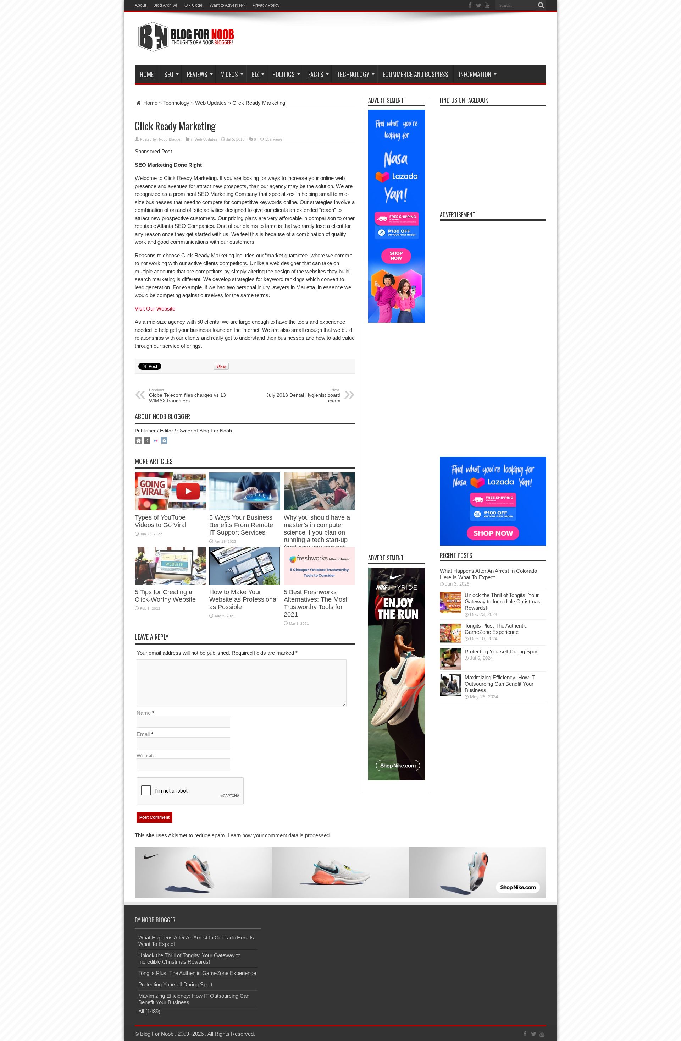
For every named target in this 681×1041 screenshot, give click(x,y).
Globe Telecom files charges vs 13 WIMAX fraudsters (187, 396)
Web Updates (211, 103)
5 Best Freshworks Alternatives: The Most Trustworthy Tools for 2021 (315, 603)
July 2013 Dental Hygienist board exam (303, 396)
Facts (315, 74)
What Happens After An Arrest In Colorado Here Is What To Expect (488, 574)
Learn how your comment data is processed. (279, 835)
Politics (283, 74)
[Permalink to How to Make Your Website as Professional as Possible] (244, 583)
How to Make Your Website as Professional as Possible (243, 599)
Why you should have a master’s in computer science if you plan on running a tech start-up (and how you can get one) (317, 536)
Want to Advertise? (227, 5)
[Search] (541, 5)
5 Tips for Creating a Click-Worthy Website (165, 595)
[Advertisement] (417, 40)
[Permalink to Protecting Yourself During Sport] (450, 668)
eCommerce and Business (415, 74)
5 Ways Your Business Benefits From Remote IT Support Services (241, 525)
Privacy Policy (266, 5)
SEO (168, 74)
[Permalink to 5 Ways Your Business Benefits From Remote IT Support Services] (244, 508)
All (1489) (149, 1011)
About (140, 5)
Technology (353, 74)
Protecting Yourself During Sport (502, 651)
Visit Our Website (155, 309)
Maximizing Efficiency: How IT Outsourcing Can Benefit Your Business (500, 683)
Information (475, 74)
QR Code (193, 5)
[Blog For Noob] (184, 47)
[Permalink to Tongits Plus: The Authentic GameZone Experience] (450, 642)
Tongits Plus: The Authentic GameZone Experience (496, 629)
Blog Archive (165, 5)
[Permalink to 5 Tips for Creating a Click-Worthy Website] (170, 583)
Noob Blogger (170, 139)
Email (143, 734)
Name (144, 713)
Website (146, 755)
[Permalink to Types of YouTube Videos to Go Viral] (170, 508)
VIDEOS (229, 74)
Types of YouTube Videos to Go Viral (160, 521)
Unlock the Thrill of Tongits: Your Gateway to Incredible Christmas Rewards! (503, 601)
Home (147, 74)
